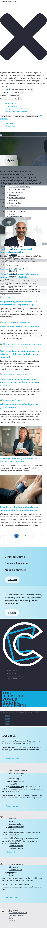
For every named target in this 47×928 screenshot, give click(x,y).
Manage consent (6, 912)
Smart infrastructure (16, 846)
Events (11, 875)
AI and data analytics (16, 192)
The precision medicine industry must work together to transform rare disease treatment (19, 382)
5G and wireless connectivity (19, 187)
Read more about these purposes (16, 111)
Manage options (10, 103)
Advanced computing (17, 189)
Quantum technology (16, 203)
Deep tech (8, 184)
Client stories (13, 867)
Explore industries (12, 806)
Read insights (11, 852)
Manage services (11, 106)
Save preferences (33, 116)
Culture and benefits (16, 915)
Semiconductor (14, 843)
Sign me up (12, 613)
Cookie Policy (10, 123)
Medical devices (14, 835)
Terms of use (11, 673)
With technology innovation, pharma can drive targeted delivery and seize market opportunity (20, 354)
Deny (9, 116)
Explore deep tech (12, 758)
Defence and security (16, 827)
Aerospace (12, 818)
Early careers (13, 910)
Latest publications (15, 870)
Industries (8, 208)
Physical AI (13, 200)
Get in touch (12, 580)
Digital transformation (17, 198)
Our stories (12, 918)
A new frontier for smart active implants (20, 326)
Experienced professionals (18, 913)
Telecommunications (16, 848)
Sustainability (14, 206)
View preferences (19, 116)
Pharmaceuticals (14, 837)
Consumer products (16, 217)
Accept (3, 116)
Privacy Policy (10, 126)
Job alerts (12, 921)
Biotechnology (14, 195)
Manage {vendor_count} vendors (17, 109)
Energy (11, 829)
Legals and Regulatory (15, 678)
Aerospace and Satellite (17, 211)
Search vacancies (12, 897)
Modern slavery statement (16, 676)
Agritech (12, 214)
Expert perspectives (16, 864)
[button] (23, 37)
